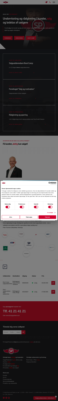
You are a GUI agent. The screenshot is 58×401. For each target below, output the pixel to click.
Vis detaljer (50, 212)
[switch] (22, 207)
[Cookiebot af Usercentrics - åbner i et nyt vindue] (49, 183)
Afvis (10, 217)
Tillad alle (47, 217)
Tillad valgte (29, 217)
